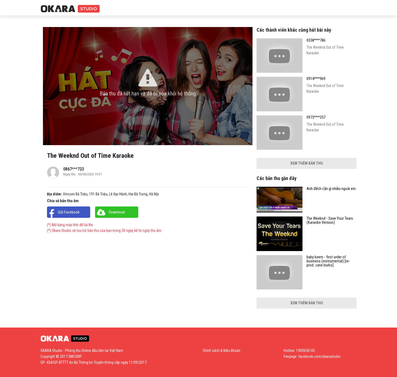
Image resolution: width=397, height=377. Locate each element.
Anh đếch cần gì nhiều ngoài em (331, 189)
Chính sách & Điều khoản (221, 350)
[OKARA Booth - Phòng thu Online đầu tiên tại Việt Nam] (70, 9)
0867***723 (73, 169)
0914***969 (316, 79)
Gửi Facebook (69, 212)
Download (117, 212)
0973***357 (316, 117)
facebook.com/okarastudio (319, 356)
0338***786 (316, 40)
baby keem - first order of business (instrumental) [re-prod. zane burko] (328, 261)
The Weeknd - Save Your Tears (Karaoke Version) (330, 220)
